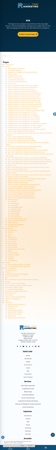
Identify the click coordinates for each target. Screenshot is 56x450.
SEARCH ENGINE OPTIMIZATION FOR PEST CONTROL (24, 102)
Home (6, 300)
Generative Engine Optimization (17, 219)
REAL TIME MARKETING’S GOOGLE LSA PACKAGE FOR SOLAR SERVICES (30, 161)
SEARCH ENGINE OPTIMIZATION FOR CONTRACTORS (24, 106)
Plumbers (10, 232)
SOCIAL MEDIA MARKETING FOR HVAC (19, 137)
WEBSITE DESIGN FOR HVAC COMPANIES (20, 180)
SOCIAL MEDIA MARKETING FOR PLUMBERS (21, 131)
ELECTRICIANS (12, 240)
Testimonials (8, 295)
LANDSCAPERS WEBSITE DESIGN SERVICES (21, 188)
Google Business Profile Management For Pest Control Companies (27, 123)
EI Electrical (11, 308)
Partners (7, 262)
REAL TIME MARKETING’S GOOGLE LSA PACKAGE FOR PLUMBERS (28, 150)
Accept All (30, 445)
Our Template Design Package (14, 289)
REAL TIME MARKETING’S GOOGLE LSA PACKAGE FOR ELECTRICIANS (29, 160)
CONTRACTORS (13, 253)
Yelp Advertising (12, 226)
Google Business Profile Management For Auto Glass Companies (27, 129)
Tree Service (28, 428)
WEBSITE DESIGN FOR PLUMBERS (18, 177)
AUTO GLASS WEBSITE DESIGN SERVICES (20, 196)
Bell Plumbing (12, 316)
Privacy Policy (9, 64)
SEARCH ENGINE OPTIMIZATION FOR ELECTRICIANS (24, 95)
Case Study (8, 302)
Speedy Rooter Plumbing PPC (16, 318)
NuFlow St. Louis (12, 306)
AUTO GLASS (12, 241)
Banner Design (15, 215)
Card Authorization (10, 293)
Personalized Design (16, 207)
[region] (19, 443)
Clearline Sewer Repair (14, 314)
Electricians (28, 431)
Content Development (11, 276)
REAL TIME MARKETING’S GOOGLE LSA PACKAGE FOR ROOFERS (27, 158)
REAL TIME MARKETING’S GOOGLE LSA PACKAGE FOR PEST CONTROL (29, 175)
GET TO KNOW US (10, 268)
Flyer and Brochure (16, 217)
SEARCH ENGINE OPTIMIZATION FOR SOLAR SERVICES (25, 104)
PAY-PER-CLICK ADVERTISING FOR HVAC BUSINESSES (24, 146)
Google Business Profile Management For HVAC (22, 112)
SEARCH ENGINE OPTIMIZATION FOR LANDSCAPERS (24, 100)
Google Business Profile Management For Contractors (24, 118)
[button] (17, 346)
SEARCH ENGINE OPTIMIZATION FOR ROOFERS (22, 91)
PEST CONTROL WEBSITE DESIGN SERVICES (21, 186)
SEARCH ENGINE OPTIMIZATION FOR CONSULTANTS (24, 99)
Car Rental (11, 259)
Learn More (20, 442)
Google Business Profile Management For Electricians (24, 120)
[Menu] (45, 447)
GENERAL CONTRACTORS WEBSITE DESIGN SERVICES (25, 190)
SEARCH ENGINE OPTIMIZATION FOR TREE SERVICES (24, 93)
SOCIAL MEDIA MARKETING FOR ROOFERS (21, 139)
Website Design (12, 74)
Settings (22, 445)
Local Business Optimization (16, 80)
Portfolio (7, 281)
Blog (6, 278)
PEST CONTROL (13, 247)
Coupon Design (15, 213)
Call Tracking (11, 83)
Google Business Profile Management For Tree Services (24, 127)
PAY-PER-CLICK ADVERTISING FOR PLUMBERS (22, 140)
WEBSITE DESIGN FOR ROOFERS (18, 182)
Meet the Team (12, 270)
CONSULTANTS (12, 243)
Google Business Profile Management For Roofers (22, 114)
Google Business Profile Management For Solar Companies (25, 125)
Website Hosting (13, 222)
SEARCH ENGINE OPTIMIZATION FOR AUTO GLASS (23, 97)
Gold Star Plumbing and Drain (16, 304)
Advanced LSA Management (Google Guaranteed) (22, 72)
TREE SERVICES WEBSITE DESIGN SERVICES (21, 198)
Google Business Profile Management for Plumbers (23, 108)
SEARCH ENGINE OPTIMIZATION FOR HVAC (21, 89)
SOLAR (10, 251)
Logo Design (14, 205)
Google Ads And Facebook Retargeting (16, 274)
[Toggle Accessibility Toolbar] (3, 437)
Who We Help (9, 228)
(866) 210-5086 (28, 336)
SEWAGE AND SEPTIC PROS (16, 249)
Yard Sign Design (15, 209)
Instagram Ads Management (16, 224)
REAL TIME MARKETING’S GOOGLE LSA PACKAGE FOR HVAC (26, 152)
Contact (28, 368)
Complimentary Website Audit (14, 287)
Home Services (12, 230)
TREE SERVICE (12, 238)
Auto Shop (11, 257)
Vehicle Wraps (15, 203)
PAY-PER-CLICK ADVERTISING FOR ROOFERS (21, 148)
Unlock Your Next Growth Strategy (15, 297)
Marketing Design (13, 200)
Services (7, 66)
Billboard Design (15, 211)
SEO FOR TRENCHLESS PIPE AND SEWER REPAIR (23, 87)
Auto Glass (28, 434)
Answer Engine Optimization (16, 220)
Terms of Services (28, 377)
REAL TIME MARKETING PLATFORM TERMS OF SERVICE (22, 279)
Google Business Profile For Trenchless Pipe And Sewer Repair (26, 110)
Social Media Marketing (15, 70)
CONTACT (8, 272)
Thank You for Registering (12, 299)
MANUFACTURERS (13, 255)
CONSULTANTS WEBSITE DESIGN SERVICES (21, 194)
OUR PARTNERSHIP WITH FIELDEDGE (19, 264)
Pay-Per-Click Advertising (15, 78)
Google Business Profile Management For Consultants (24, 116)
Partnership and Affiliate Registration (16, 291)
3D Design (13, 201)
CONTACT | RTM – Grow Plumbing (15, 283)
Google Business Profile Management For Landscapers (24, 121)
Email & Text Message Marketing (17, 81)
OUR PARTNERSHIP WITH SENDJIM (18, 266)
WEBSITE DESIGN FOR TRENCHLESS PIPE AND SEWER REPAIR (27, 179)
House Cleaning (12, 260)
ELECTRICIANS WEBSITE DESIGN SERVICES (21, 192)
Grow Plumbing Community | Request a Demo (18, 285)
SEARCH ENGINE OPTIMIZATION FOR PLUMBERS (23, 85)
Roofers (10, 236)
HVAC (9, 234)
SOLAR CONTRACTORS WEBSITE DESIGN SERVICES (24, 184)
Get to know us (28, 365)
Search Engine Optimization (16, 68)
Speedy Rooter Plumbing (15, 312)
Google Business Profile (15, 76)
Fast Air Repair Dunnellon (15, 310)
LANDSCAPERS (12, 245)
